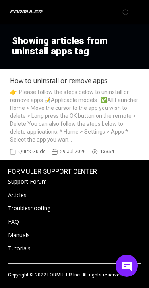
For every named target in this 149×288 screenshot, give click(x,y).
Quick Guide (32, 151)
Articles (17, 195)
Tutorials (19, 248)
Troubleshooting (29, 208)
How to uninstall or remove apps (59, 80)
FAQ (13, 221)
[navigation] (138, 12)
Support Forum (27, 181)
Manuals (19, 235)
